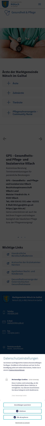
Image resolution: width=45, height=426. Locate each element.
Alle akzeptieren (22, 417)
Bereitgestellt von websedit (22, 423)
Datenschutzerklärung (16, 370)
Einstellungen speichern (22, 405)
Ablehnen (22, 411)
